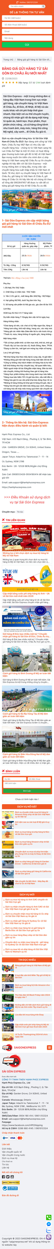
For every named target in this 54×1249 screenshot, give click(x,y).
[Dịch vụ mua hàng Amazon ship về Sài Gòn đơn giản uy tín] (8, 845)
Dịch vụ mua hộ (9, 1158)
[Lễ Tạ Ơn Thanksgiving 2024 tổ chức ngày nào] (8, 1037)
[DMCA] (11, 1182)
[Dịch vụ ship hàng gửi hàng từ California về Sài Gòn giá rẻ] (8, 874)
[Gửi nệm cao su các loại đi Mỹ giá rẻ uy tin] (8, 825)
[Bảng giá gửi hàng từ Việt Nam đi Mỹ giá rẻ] (8, 968)
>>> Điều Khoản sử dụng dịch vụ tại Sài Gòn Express (27, 499)
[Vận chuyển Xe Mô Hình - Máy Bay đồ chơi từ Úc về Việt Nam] (8, 884)
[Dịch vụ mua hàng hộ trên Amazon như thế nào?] (8, 988)
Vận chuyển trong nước (13, 1155)
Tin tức (20, 512)
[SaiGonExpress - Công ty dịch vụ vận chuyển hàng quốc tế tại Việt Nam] (7, 1048)
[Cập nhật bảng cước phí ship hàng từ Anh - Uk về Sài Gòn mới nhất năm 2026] (27, 578)
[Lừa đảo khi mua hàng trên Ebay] (8, 1018)
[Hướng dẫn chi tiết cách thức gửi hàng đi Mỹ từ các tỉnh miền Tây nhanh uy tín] (8, 1008)
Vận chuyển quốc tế (12, 1152)
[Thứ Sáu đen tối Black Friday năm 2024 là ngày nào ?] (8, 998)
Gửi (27, 44)
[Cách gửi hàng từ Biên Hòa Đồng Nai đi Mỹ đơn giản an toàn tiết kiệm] (27, 739)
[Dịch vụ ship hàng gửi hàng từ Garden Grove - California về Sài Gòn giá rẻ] (8, 864)
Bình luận (27, 791)
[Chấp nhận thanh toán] (12, 1138)
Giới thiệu (7, 1148)
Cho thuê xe (7, 1161)
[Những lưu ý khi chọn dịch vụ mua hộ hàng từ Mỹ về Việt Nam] (27, 538)
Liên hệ (5, 1167)
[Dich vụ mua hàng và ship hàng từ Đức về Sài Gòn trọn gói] (8, 835)
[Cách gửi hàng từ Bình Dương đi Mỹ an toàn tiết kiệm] (27, 658)
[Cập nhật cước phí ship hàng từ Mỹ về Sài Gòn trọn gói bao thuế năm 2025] (8, 1027)
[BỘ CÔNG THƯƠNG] (10, 1188)
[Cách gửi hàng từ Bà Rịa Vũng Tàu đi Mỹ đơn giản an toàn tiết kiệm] (27, 699)
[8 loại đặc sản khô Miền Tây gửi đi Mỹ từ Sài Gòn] (8, 978)
